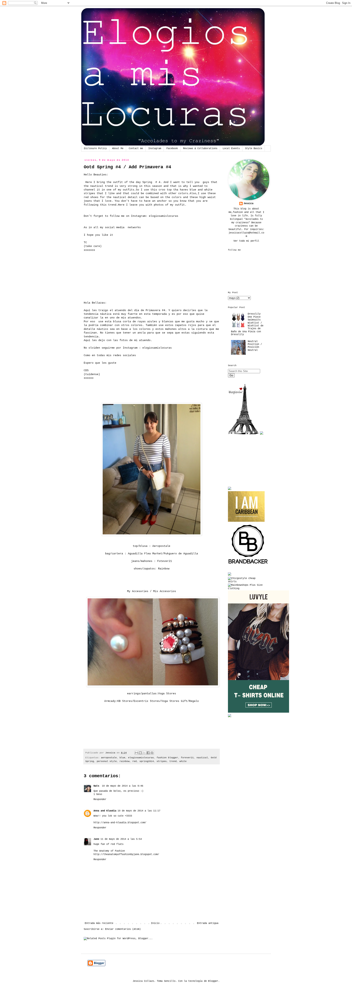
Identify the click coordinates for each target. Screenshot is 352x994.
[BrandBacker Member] (248, 564)
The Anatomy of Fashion (109, 851)
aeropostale (109, 757)
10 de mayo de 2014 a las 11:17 (139, 810)
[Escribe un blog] (140, 753)
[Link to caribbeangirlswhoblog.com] (246, 506)
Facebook (172, 148)
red (134, 761)
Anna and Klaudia (105, 810)
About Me (117, 148)
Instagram (154, 148)
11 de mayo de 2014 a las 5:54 (121, 839)
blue (122, 757)
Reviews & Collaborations (200, 148)
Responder (100, 799)
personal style (107, 761)
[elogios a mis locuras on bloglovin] (243, 434)
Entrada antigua (207, 923)
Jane (96, 839)
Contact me (136, 148)
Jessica (248, 203)
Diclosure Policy (95, 148)
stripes (162, 761)
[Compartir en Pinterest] (152, 753)
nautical (202, 757)
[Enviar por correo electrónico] (136, 753)
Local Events (231, 148)
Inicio (155, 923)
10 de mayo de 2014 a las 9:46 (122, 786)
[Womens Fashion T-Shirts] (258, 712)
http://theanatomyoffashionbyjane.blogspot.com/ (126, 854)
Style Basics (253, 148)
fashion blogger (167, 757)
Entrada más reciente (99, 923)
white (183, 761)
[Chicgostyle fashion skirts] (246, 581)
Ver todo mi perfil (246, 241)
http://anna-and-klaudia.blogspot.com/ (120, 822)
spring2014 (147, 761)
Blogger (213, 981)
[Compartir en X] (144, 753)
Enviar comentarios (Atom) (123, 929)
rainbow (125, 761)
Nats (97, 786)
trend (173, 761)
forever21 (187, 757)
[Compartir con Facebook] (148, 753)
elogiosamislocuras (141, 757)
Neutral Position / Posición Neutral (255, 346)
